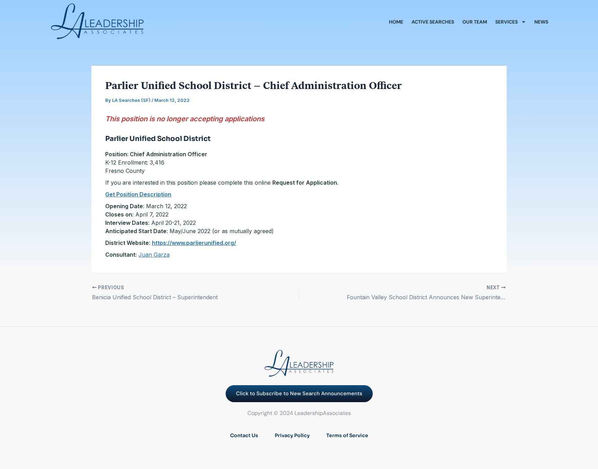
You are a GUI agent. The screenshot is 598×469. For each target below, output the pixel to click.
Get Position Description (138, 194)
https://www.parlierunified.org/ (194, 242)
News (541, 22)
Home (396, 22)
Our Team (474, 22)
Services (506, 22)
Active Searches (432, 22)
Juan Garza (154, 254)
